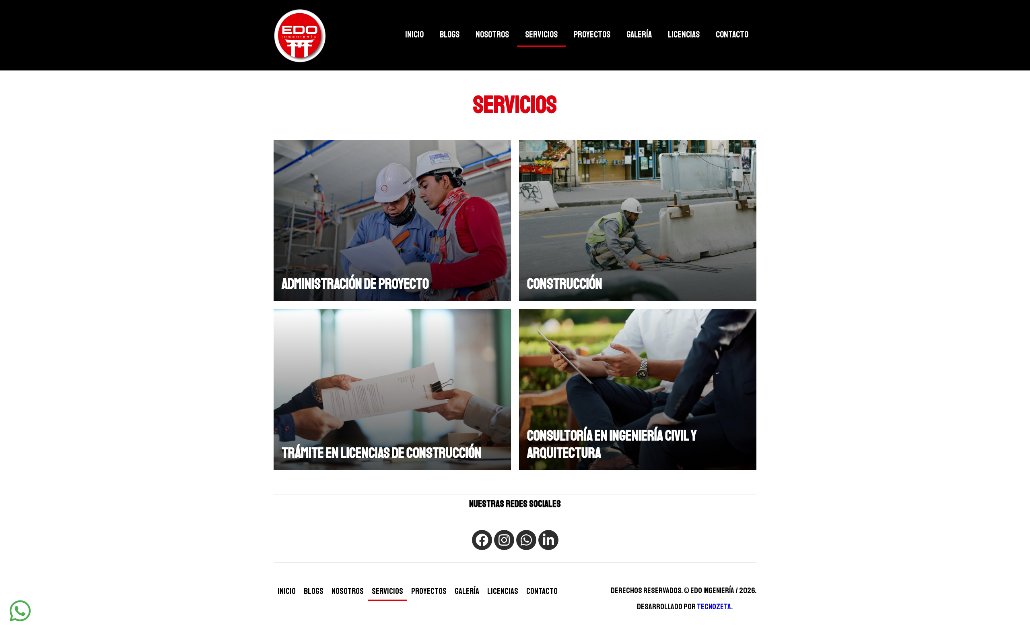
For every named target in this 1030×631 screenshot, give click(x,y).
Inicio (414, 34)
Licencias (684, 34)
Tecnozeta (714, 607)
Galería (639, 34)
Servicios (541, 34)
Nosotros (492, 34)
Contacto (732, 34)
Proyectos (592, 34)
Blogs (449, 34)
